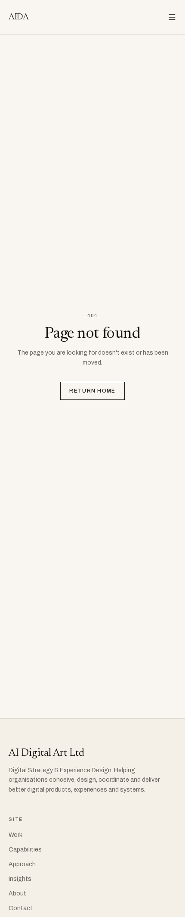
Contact (21, 908)
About (17, 893)
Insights (20, 879)
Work (15, 835)
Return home (92, 391)
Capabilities (25, 849)
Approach (22, 864)
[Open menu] (172, 17)
